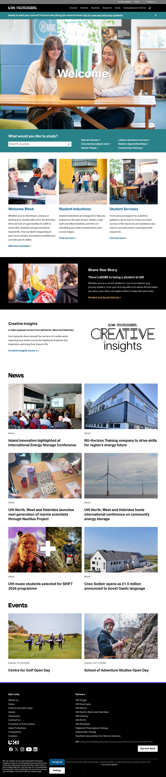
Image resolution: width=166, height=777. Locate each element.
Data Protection (17, 728)
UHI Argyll (81, 700)
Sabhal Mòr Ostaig (85, 732)
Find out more (67, 238)
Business (95, 8)
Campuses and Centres (134, 8)
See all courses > (91, 140)
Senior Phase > (89, 148)
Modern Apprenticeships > (133, 144)
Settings (57, 770)
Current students (124, 2)
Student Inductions (75, 209)
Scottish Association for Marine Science (98, 736)
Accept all (57, 762)
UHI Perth (80, 720)
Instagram (22, 749)
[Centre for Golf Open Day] (45, 636)
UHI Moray (81, 708)
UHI (77, 742)
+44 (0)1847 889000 (109, 765)
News (11, 433)
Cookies (13, 736)
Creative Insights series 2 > (23, 351)
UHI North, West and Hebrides (92, 712)
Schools (84, 8)
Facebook (11, 749)
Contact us (14, 720)
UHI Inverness (83, 704)
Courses (73, 8)
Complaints (14, 732)
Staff (137, 2)
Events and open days (20, 708)
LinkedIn (35, 749)
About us (13, 700)
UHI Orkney (81, 716)
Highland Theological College (91, 728)
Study (117, 8)
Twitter (17, 749)
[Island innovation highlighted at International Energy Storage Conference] (45, 406)
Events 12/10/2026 (19, 663)
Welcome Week (21, 209)
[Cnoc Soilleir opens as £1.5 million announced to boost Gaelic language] (121, 549)
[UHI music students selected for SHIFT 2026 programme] (45, 549)
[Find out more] (83, 181)
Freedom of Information (21, 724)
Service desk (147, 748)
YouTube (29, 749)
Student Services (124, 209)
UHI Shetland (82, 724)
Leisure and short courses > (134, 140)
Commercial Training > (130, 148)
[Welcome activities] (32, 181)
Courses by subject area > (95, 144)
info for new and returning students (103, 15)
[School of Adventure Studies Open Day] (121, 636)
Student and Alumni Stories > (104, 298)
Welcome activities (19, 246)
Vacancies (14, 716)
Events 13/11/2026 (95, 663)
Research (107, 8)
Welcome (83, 74)
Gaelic (11, 712)
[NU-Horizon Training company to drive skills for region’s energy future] (121, 406)
